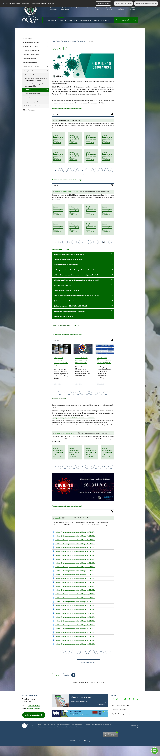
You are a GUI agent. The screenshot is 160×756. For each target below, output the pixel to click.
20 (106, 393)
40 (111, 170)
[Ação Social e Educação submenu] (47, 42)
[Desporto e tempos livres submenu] (47, 54)
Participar (84, 20)
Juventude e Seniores (30, 63)
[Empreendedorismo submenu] (47, 59)
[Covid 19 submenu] (47, 90)
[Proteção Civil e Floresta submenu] (47, 67)
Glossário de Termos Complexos (93, 725)
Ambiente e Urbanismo (30, 46)
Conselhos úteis (30, 98)
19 (101, 393)
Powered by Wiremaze (134, 726)
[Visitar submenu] (77, 20)
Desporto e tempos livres (31, 54)
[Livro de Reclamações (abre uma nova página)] (28, 725)
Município (50, 20)
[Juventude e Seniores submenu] (47, 63)
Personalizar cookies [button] (103, 3)
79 (106, 467)
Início (53, 41)
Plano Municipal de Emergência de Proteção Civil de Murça (36, 79)
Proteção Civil (28, 71)
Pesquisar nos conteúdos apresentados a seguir (67, 109)
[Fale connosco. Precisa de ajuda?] (138, 750)
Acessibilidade (107, 725)
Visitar (72, 20)
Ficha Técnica (51, 725)
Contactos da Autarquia (63, 725)
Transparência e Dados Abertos (66, 727)
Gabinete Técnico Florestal (32, 106)
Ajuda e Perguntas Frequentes (120, 705)
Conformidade (51, 727)
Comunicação (27, 38)
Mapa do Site (42, 725)
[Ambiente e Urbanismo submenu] (47, 46)
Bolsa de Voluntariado (33, 94)
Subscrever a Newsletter (119, 710)
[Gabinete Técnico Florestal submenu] (47, 106)
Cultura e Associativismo (31, 50)
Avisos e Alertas (30, 75)
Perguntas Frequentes (32, 102)
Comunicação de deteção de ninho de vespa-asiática (36, 85)
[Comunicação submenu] (47, 38)
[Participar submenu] (91, 20)
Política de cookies (48, 3)
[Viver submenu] (66, 20)
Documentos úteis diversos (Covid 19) (65, 433)
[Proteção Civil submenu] (47, 71)
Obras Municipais (29, 110)
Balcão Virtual (100, 20)
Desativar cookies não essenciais (146, 3)
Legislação (57, 518)
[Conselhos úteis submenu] (47, 98)
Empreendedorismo (29, 59)
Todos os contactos (32, 715)
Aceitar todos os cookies (124, 3)
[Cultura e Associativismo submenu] (47, 50)
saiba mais (101, 704)
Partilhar (67, 675)
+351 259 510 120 (34, 706)
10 (100, 170)
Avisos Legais (79, 727)
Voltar (57, 675)
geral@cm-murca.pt (33, 708)
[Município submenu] (56, 20)
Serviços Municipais (76, 725)
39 (106, 170)
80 (111, 467)
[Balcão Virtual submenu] (109, 20)
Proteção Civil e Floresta (31, 67)
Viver (61, 20)
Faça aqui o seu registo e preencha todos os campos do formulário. (73, 418)
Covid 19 (28, 89)
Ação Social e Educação (31, 42)
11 (105, 652)
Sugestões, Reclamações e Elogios (121, 714)
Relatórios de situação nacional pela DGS (66, 191)
